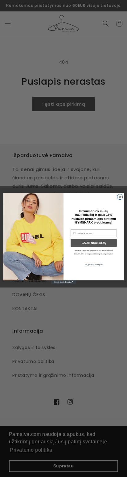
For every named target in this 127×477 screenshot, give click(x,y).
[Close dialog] (120, 197)
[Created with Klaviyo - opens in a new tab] (63, 282)
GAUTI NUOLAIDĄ (94, 243)
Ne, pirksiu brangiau (93, 264)
